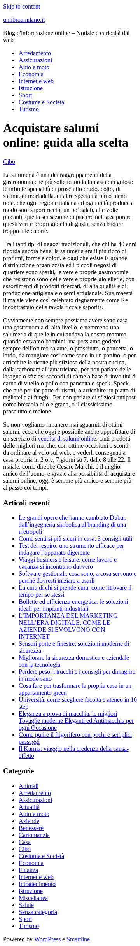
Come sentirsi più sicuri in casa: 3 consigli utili (75, 538)
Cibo (9, 161)
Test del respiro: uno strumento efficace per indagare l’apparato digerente (71, 549)
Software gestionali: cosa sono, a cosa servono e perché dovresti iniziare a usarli (77, 577)
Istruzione (31, 88)
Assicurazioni (35, 60)
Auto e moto (34, 67)
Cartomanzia (34, 835)
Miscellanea (33, 898)
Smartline (78, 939)
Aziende (29, 821)
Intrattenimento (37, 884)
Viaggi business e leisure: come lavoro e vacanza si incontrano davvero (68, 563)
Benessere (31, 828)
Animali (28, 786)
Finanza (28, 870)
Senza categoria (38, 912)
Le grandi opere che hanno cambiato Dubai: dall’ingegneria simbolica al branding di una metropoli (72, 524)
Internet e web (36, 81)
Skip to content (21, 6)
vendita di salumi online (67, 438)
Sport (25, 95)
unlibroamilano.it (24, 19)
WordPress (47, 939)
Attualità (29, 807)
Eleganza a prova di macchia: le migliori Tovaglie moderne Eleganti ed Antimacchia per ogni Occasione (76, 720)
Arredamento (35, 53)
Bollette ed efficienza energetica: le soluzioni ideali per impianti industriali (73, 605)
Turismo (29, 109)
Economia (31, 74)
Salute (26, 905)
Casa (25, 842)
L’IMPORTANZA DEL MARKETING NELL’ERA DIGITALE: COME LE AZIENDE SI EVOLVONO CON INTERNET (68, 626)
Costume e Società (41, 102)
